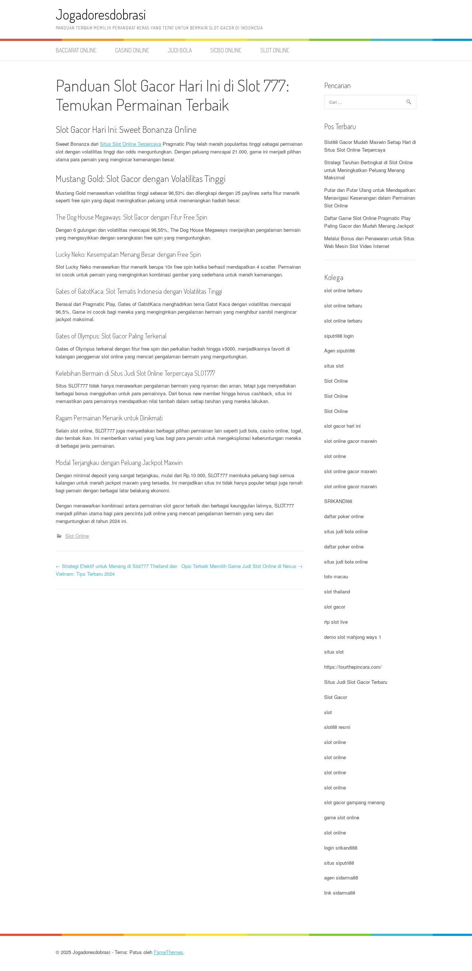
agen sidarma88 (341, 877)
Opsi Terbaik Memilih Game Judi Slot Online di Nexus (242, 565)
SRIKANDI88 (338, 501)
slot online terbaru (343, 290)
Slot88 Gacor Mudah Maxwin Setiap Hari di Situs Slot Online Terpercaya (370, 145)
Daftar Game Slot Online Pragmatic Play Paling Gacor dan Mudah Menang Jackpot (369, 221)
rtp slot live (336, 621)
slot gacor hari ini (342, 425)
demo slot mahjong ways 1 (352, 636)
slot (328, 712)
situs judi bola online (346, 531)
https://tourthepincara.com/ (353, 666)
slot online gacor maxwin (350, 440)
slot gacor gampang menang (354, 802)
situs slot (334, 365)
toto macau (336, 576)
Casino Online (132, 50)
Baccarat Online (76, 50)
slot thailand (337, 591)
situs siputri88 (339, 862)
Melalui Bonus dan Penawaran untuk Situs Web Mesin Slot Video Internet (369, 242)
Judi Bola (180, 50)
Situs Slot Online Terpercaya (130, 143)
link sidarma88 (339, 892)
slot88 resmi (337, 726)
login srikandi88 (340, 847)
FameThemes (168, 951)
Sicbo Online (226, 50)
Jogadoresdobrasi (101, 14)
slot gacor (334, 606)
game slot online (341, 817)
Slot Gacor (335, 696)
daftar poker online (344, 516)
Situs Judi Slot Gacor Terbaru (355, 681)
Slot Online (274, 50)
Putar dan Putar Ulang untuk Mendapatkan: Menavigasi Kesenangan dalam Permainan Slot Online (370, 197)
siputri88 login (339, 335)
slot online (335, 455)
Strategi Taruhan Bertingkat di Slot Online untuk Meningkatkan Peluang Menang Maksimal (368, 170)
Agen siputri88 (339, 350)
